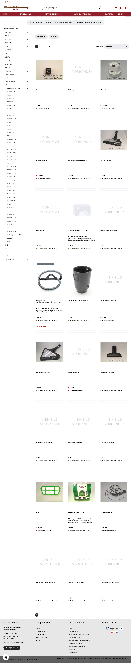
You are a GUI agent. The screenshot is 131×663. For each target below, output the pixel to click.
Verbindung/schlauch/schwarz (78, 300)
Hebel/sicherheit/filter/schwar (110, 582)
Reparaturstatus (41, 631)
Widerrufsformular (42, 637)
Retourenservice (41, 634)
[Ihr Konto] (121, 8)
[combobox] (69, 8)
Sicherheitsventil (73, 372)
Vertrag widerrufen (12, 648)
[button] (27, 29)
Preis (52, 36)
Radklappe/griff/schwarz (76, 442)
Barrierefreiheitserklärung (77, 646)
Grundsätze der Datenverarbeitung (79, 640)
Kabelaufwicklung (106, 512)
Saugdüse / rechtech (107, 372)
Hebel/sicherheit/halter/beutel (46, 582)
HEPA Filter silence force (76, 512)
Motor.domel (105, 90)
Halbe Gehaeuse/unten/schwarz (78, 160)
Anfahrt (38, 640)
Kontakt (38, 628)
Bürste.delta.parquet (43, 372)
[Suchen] (99, 8)
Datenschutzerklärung (75, 643)
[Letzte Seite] (49, 46)
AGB (70, 628)
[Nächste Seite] (45, 46)
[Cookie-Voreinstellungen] (6, 657)
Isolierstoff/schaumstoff (108, 300)
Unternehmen (73, 652)
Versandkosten (85, 658)
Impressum (72, 649)
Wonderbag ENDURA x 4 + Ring (78, 230)
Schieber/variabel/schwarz (76, 582)
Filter (38, 512)
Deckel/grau (40, 230)
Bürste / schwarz (106, 160)
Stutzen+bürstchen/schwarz (109, 230)
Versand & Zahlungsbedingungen (79, 634)
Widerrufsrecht (73, 631)
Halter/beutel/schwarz (108, 442)
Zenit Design (34, 659)
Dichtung (71, 90)
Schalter (39, 90)
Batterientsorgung (74, 637)
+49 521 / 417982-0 (11, 633)
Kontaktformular (19, 642)
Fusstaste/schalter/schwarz (45, 442)
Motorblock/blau (41, 160)
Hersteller (40, 36)
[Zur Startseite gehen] (16, 8)
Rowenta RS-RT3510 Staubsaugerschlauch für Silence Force (48, 301)
